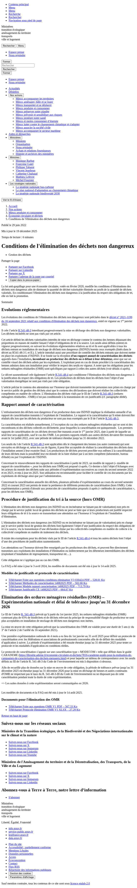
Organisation (23, 144)
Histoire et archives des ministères (35, 153)
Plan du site (15, 844)
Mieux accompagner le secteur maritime (38, 130)
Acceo (12, 857)
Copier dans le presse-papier (24, 280)
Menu (12, 7)
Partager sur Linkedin (21, 270)
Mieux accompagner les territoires (35, 98)
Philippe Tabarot (25, 167)
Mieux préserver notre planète (32, 111)
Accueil (13, 206)
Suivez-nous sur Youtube (23, 754)
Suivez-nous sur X (19, 745)
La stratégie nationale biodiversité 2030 (38, 193)
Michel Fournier (25, 180)
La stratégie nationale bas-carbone (35, 187)
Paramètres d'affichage (22, 877)
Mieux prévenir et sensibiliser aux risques (39, 114)
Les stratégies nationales (23, 183)
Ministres (14, 157)
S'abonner (14, 797)
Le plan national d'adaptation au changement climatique (47, 190)
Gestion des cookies (20, 873)
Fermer (6, 61)
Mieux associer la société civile (33, 127)
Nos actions (16, 95)
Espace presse (16, 52)
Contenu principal (19, 4)
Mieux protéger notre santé (31, 117)
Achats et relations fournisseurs (33, 150)
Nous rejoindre (17, 55)
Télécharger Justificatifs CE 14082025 (41, 589)
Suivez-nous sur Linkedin (23, 751)
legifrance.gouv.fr (18, 834)
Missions (21, 140)
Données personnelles (21, 853)
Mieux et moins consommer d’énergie (37, 121)
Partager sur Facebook (21, 266)
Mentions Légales (19, 850)
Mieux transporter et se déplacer (34, 105)
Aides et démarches (20, 134)
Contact (13, 863)
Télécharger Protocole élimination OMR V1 (44, 709)
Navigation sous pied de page (25, 20)
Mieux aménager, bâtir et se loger (34, 101)
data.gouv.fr (15, 838)
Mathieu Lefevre (25, 176)
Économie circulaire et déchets (26, 215)
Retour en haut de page (14, 715)
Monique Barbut (25, 160)
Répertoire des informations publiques (30, 869)
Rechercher (15, 17)
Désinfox (14, 91)
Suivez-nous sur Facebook (23, 742)
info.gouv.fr (15, 828)
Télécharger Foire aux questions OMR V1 (43, 706)
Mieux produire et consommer (33, 108)
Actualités (14, 88)
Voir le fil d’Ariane (12, 200)
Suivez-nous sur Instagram (23, 748)
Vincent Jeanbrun (25, 170)
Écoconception (17, 860)
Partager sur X (17, 273)
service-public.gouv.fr (21, 831)
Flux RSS (14, 866)
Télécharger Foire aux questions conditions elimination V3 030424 (57, 579)
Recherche (15, 14)
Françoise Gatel (24, 164)
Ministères (15, 137)
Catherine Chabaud (26, 173)
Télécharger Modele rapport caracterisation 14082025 (49, 586)
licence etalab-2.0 (80, 883)
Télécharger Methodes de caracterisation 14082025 (48, 583)
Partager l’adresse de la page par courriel (31, 276)
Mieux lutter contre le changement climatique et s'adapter (48, 124)
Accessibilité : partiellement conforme (30, 847)
